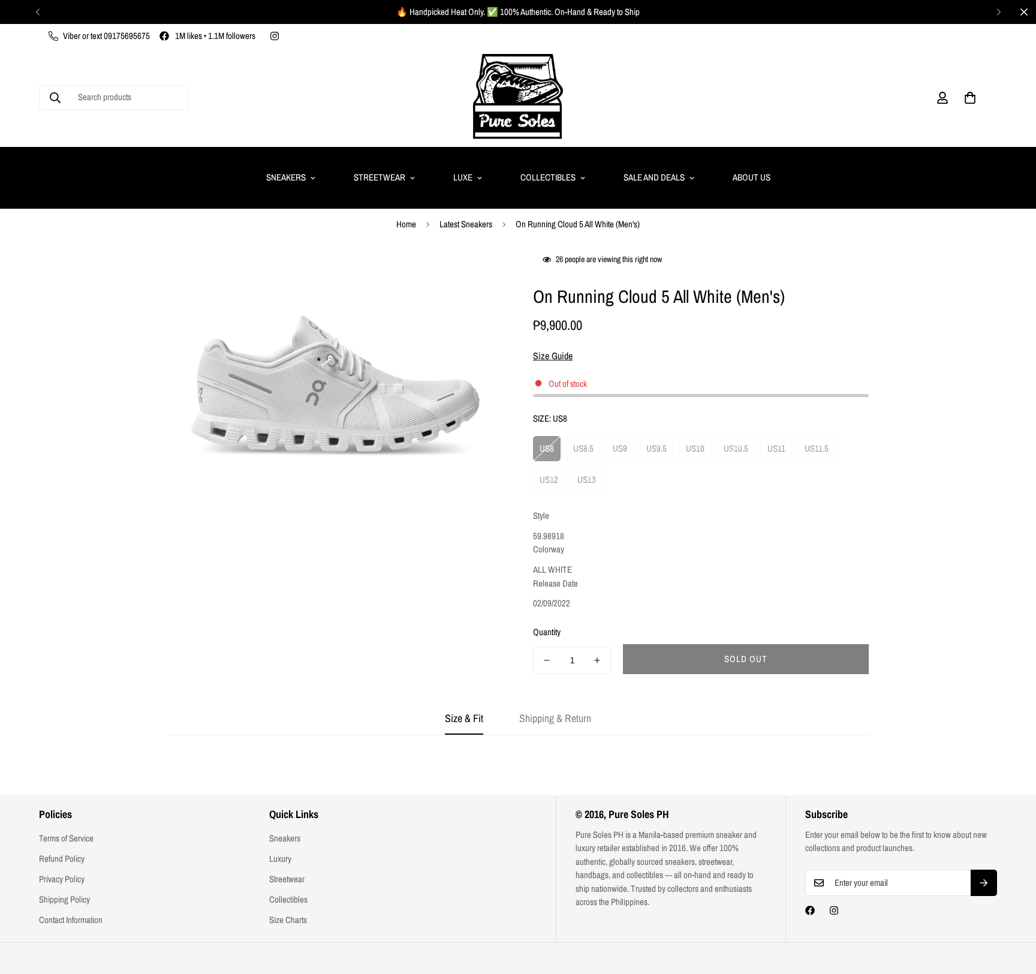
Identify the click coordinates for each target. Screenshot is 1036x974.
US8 (547, 448)
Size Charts (288, 919)
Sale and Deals (654, 177)
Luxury (280, 858)
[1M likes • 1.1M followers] (810, 910)
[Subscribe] (984, 883)
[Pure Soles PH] (518, 97)
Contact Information (71, 919)
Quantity (547, 632)
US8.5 (583, 448)
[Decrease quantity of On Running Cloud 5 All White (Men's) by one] (547, 660)
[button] (970, 98)
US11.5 (817, 448)
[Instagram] (274, 36)
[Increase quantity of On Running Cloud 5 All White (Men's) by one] (597, 660)
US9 (620, 448)
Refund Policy (62, 858)
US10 (695, 448)
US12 (549, 479)
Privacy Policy (62, 879)
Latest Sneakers (465, 224)
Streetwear (379, 177)
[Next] (998, 12)
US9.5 (656, 448)
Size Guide (553, 355)
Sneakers (286, 177)
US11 (776, 448)
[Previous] (37, 12)
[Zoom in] (477, 274)
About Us (751, 177)
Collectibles (548, 177)
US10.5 (736, 448)
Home (406, 224)
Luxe (462, 177)
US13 (586, 479)
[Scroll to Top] (1012, 908)
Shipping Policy (64, 899)
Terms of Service (66, 838)
